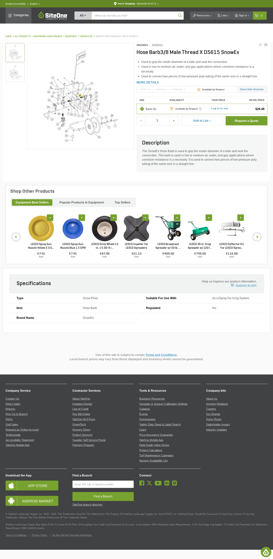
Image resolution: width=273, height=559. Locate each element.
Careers (211, 408)
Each (151, 108)
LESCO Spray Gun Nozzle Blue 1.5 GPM (73, 246)
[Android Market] (36, 501)
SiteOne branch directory (87, 504)
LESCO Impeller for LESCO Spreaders (136, 246)
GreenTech (79, 424)
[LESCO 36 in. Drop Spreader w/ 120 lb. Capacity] (200, 228)
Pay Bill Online (81, 414)
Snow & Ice (86, 36)
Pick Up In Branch (17, 414)
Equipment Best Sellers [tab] (32, 202)
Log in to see (219, 108)
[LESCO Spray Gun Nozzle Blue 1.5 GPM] (73, 228)
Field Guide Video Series (154, 445)
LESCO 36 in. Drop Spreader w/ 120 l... (200, 246)
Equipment (71, 36)
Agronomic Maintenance (47, 36)
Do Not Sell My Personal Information (72, 535)
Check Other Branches (252, 89)
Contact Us (12, 398)
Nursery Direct (81, 429)
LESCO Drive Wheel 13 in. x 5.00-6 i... (104, 246)
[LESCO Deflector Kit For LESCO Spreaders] (232, 228)
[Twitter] (150, 484)
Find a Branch (82, 475)
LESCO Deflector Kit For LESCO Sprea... (231, 246)
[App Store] (36, 485)
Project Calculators (150, 450)
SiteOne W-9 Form (83, 419)
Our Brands (213, 414)
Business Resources (152, 398)
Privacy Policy (39, 535)
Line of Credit (80, 408)
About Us (211, 398)
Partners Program (83, 445)
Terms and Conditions (161, 354)
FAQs (9, 419)
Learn (142, 429)
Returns (10, 408)
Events (143, 414)
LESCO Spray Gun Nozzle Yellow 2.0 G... (41, 246)
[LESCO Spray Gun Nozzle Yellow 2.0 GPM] (41, 228)
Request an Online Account (22, 429)
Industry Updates (216, 429)
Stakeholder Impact (218, 424)
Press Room (214, 419)
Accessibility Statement (20, 440)
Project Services (82, 434)
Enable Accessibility (16, 4)
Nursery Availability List (153, 460)
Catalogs (144, 408)
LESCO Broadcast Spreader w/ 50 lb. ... (168, 246)
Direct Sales (13, 403)
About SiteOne (81, 398)
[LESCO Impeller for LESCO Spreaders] (136, 228)
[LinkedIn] (167, 484)
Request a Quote (246, 120)
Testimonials (13, 434)
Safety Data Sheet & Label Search (160, 424)
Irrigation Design (82, 403)
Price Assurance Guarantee (156, 434)
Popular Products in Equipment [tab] (81, 202)
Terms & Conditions (16, 535)
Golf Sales (12, 424)
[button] (35, 4)
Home (9, 36)
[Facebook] (142, 484)
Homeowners (147, 419)
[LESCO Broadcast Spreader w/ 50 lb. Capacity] (168, 228)
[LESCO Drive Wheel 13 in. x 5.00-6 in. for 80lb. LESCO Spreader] (105, 228)
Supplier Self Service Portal (88, 440)
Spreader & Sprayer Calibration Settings (163, 403)
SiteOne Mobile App (18, 445)
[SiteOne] (53, 19)
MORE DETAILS (147, 82)
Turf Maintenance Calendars (156, 455)
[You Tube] (159, 484)
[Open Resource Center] (266, 552)
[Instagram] (175, 484)
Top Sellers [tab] (122, 202)
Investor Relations (217, 403)
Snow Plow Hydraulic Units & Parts (117, 36)
